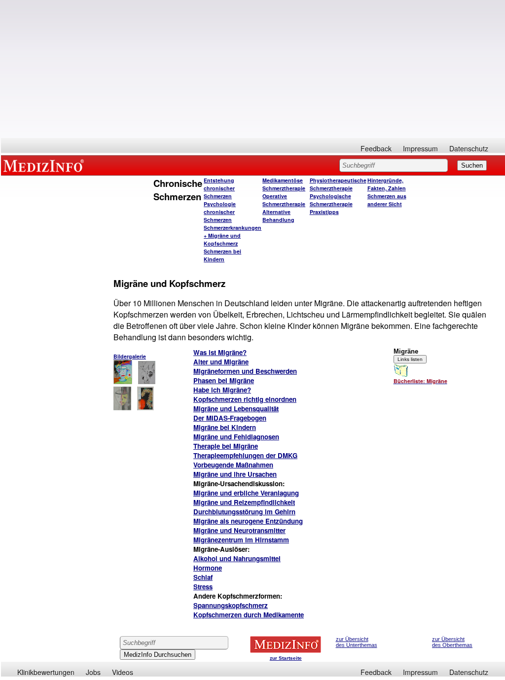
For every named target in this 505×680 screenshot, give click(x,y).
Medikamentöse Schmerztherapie (283, 184)
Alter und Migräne (221, 361)
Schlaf (203, 577)
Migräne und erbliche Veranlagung (246, 493)
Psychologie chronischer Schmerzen (220, 211)
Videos (122, 672)
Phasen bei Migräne (223, 380)
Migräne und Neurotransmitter (239, 530)
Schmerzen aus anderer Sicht (386, 200)
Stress (203, 586)
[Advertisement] (253, 69)
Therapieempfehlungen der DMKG (245, 455)
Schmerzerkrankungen (232, 227)
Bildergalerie (129, 356)
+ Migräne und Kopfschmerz (222, 239)
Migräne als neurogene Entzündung (248, 521)
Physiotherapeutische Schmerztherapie (338, 184)
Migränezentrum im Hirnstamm (241, 539)
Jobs (93, 672)
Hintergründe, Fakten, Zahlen (386, 184)
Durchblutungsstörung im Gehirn (244, 511)
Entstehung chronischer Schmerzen (219, 188)
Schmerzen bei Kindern (222, 255)
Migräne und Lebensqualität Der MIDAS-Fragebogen (236, 413)
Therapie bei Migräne (225, 446)
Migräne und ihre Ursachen (235, 474)
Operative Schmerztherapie (283, 200)
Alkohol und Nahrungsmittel (237, 558)
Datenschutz (468, 148)
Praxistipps (324, 211)
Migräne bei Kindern (224, 427)
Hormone (207, 568)
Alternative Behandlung (278, 215)
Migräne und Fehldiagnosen (236, 436)
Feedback (376, 148)
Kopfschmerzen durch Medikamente (248, 614)
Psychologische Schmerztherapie (331, 200)
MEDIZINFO (45, 165)
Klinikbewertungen (45, 672)
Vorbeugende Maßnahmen (233, 464)
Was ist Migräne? (220, 352)
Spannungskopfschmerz (230, 605)
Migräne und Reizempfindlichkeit (244, 502)
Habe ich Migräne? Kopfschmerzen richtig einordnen (244, 394)
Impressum (420, 148)
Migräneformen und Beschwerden (245, 371)
